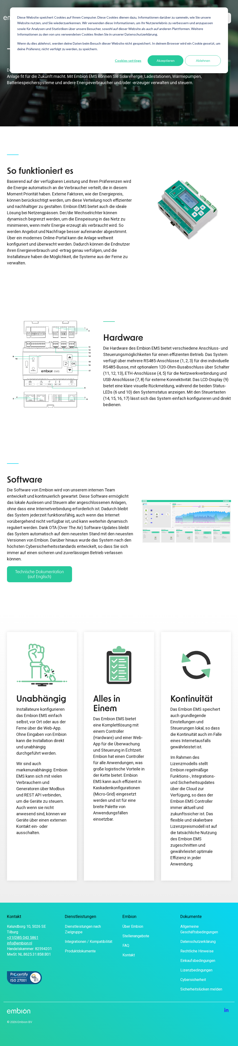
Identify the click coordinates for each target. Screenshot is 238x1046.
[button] (226, 1010)
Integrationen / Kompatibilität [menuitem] (88, 941)
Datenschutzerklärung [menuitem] (198, 941)
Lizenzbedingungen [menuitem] (196, 970)
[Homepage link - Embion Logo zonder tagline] (18, 1010)
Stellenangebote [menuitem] (135, 936)
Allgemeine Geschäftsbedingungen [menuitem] (199, 929)
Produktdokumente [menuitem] (80, 951)
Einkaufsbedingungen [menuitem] (197, 960)
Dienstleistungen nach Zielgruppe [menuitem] (83, 929)
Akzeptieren (166, 60)
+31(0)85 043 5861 (22, 937)
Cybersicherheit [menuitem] (193, 979)
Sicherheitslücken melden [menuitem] (201, 989)
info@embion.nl (19, 943)
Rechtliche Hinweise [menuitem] (197, 951)
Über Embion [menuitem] (132, 926)
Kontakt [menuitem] (128, 955)
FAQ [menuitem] (125, 945)
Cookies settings (128, 60)
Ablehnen (203, 60)
